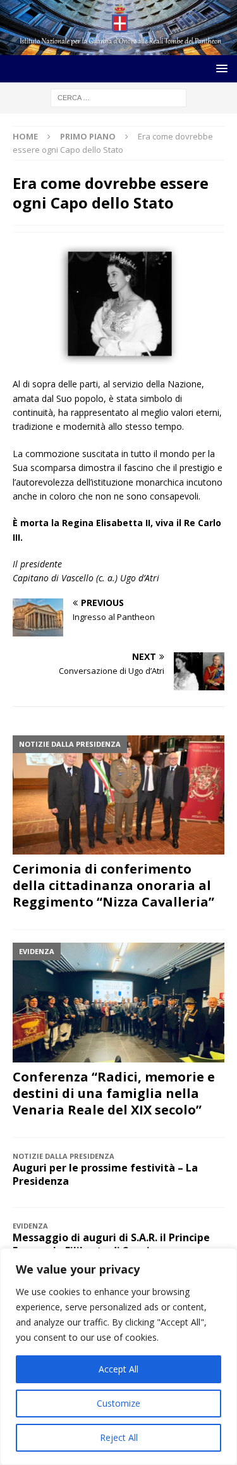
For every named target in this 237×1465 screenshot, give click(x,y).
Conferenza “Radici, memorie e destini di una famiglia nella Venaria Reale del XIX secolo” (114, 1093)
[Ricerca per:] (118, 97)
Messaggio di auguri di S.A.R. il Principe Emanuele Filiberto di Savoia (111, 1244)
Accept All (118, 1369)
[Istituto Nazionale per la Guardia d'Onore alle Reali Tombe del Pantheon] (118, 48)
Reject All (119, 1437)
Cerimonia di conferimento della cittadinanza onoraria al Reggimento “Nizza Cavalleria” (113, 885)
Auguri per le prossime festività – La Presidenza (105, 1174)
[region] (118, 1356)
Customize (118, 1403)
